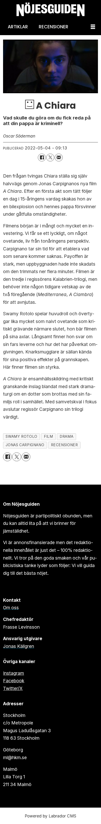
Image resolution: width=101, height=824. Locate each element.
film (48, 436)
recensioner (64, 445)
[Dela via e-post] (59, 158)
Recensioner (53, 27)
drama (66, 436)
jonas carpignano (25, 445)
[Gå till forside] (50, 9)
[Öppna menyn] (93, 27)
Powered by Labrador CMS (50, 815)
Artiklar (18, 27)
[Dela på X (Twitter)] (50, 158)
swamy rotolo (21, 436)
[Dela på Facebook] (42, 158)
